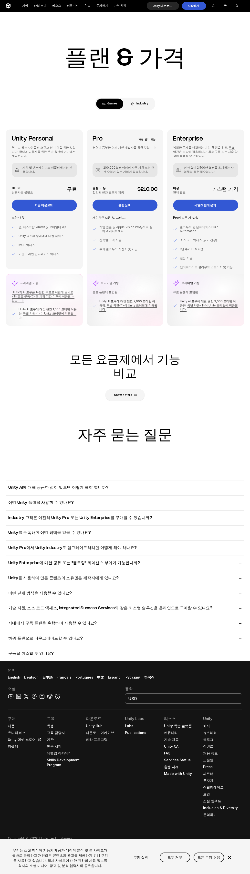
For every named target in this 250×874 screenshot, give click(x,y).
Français (64, 677)
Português (84, 677)
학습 (87, 5)
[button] (163, 6)
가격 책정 (120, 5)
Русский (132, 677)
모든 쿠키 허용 (209, 857)
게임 (25, 5)
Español (115, 677)
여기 (67, 151)
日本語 (47, 677)
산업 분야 (40, 5)
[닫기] (229, 857)
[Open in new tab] (39, 740)
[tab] (109, 104)
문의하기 (102, 5)
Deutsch (31, 677)
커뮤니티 (73, 5)
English (14, 677)
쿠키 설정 (141, 857)
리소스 (56, 5)
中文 (100, 677)
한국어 (149, 677)
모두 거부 (174, 857)
